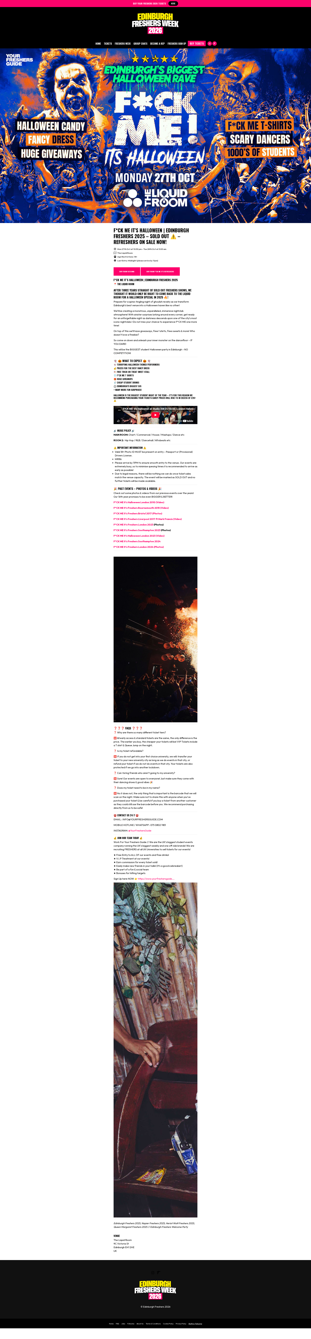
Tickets (108, 43)
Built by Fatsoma (195, 1324)
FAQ (117, 1324)
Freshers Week (123, 43)
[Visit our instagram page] (209, 43)
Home (98, 43)
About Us (140, 1324)
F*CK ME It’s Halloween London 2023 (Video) (139, 535)
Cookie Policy (168, 1324)
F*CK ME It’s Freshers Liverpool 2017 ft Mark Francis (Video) (148, 519)
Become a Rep (157, 43)
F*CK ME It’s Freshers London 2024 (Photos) (139, 546)
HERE (173, 3)
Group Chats (140, 43)
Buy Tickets (197, 43)
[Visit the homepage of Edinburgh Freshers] (155, 23)
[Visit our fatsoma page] (214, 43)
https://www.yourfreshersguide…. (156, 878)
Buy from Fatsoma (126, 271)
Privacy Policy (181, 1324)
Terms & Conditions (153, 1324)
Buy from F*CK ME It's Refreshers (160, 271)
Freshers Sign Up (177, 43)
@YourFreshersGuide (139, 830)
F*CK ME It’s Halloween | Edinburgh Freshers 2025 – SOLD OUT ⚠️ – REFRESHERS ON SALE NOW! (151, 236)
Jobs (123, 1324)
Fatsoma (130, 1324)
